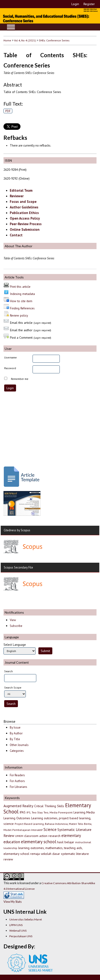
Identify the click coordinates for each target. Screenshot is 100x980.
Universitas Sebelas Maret (25, 919)
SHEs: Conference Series (54, 40)
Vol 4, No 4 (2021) (25, 40)
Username (10, 357)
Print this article (20, 286)
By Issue (15, 727)
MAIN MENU (11, 27)
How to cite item (21, 301)
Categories (17, 751)
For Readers (17, 775)
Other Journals (19, 745)
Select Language (14, 644)
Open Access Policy (25, 218)
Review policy (19, 315)
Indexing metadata (22, 294)
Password (10, 368)
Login (75, 4)
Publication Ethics (24, 213)
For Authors (17, 781)
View (13, 620)
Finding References (22, 308)
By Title (15, 739)
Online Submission (25, 229)
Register (89, 4)
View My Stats (12, 901)
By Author (16, 733)
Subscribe (16, 626)
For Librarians (18, 787)
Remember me (19, 379)
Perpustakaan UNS (20, 936)
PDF (8, 111)
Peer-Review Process (26, 224)
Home (7, 40)
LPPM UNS (16, 925)
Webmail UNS (18, 930)
